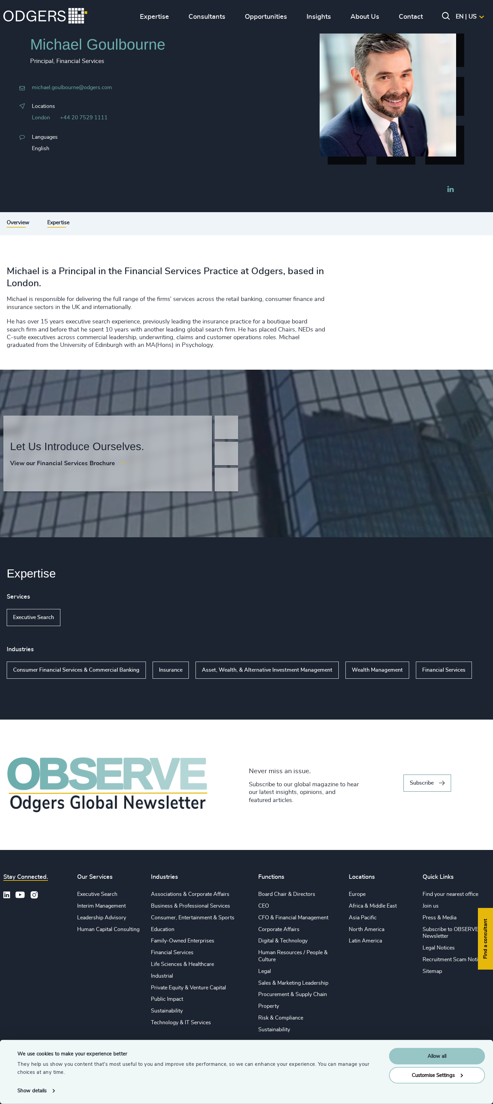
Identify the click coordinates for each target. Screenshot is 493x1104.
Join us (431, 906)
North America (366, 929)
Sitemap (432, 971)
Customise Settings (433, 1075)
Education (162, 929)
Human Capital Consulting (108, 929)
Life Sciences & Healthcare (182, 964)
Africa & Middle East (373, 906)
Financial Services (443, 670)
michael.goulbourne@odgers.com (72, 87)
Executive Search (33, 617)
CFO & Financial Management (293, 917)
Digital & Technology (283, 940)
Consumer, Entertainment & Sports (192, 917)
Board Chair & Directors (286, 894)
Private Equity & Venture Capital (188, 987)
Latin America (365, 940)
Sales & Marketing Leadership (293, 983)
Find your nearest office (450, 894)
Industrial (162, 976)
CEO (263, 906)
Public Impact (167, 999)
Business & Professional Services (190, 906)
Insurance (170, 670)
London (41, 117)
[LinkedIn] (450, 190)
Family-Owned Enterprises (182, 940)
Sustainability (167, 1011)
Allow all (437, 1056)
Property (268, 1006)
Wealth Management (377, 670)
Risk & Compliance (280, 1018)
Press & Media (439, 917)
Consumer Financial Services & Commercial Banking (76, 670)
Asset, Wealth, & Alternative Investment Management (267, 670)
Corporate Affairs (278, 929)
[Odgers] (45, 16)
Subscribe (422, 783)
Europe (357, 894)
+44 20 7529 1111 (84, 117)
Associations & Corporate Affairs (190, 894)
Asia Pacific (363, 917)
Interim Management (101, 906)
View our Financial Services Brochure (62, 464)
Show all (79, 617)
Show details (32, 1090)
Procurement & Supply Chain (292, 994)
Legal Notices (439, 947)
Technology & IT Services (181, 1022)
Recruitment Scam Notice (453, 959)
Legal (264, 971)
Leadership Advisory (101, 917)
